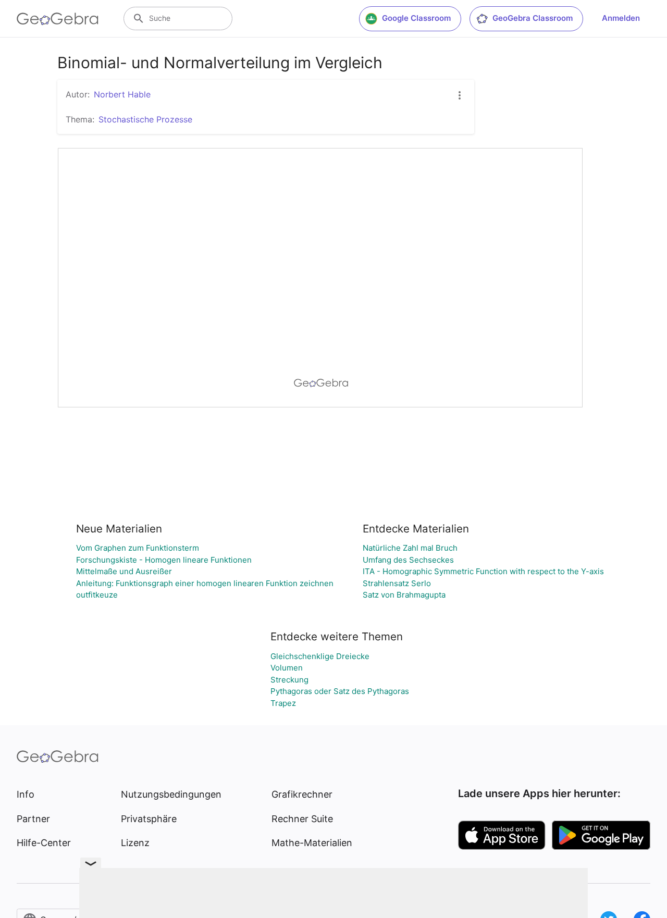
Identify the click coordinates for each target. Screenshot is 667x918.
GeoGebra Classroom (532, 18)
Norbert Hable (122, 94)
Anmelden (621, 18)
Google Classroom (416, 18)
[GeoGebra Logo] (57, 19)
